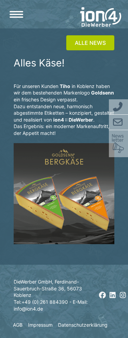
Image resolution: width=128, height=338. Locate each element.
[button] (102, 295)
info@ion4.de (28, 309)
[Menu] (16, 14)
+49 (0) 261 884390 (45, 302)
